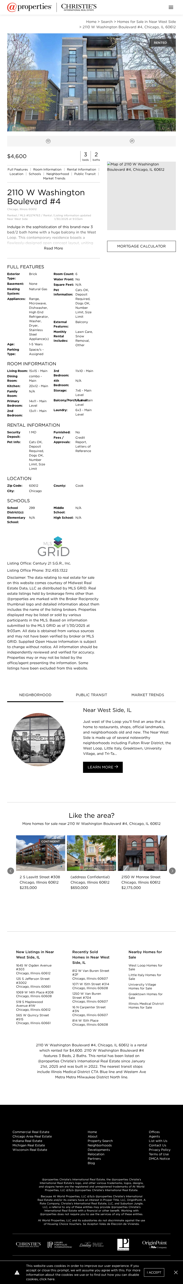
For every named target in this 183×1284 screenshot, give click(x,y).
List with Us (158, 1141)
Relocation (96, 1154)
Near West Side (17, 219)
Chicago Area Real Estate (32, 1136)
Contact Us (157, 1145)
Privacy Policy (160, 1149)
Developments (99, 1149)
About (93, 1136)
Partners (94, 1158)
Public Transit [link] (85, 174)
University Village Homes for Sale (142, 986)
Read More (53, 248)
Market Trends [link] (54, 178)
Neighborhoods (100, 1145)
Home (92, 1132)
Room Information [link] (47, 169)
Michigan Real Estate (28, 1145)
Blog (91, 1163)
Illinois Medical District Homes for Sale (146, 1005)
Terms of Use (159, 1154)
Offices (154, 1132)
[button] (141, 196)
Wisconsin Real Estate (29, 1149)
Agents (154, 1136)
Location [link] (17, 174)
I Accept (154, 1272)
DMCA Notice (159, 1158)
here (51, 1279)
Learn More (101, 767)
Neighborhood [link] (58, 174)
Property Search (100, 1141)
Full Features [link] (18, 169)
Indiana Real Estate (27, 1141)
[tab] (35, 695)
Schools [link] (35, 174)
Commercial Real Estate (30, 1132)
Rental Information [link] (82, 169)
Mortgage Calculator (141, 246)
